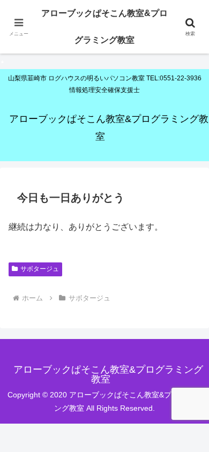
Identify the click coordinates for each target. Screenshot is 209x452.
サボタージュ (39, 269)
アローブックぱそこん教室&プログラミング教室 (104, 26)
